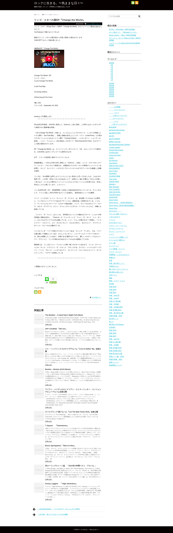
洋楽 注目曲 (114, 304)
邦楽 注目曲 (114, 345)
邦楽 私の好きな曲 (115, 353)
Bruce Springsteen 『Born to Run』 (60, 446)
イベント (112, 220)
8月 (112, 65)
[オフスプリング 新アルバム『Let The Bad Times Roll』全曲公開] (39, 416)
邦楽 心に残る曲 (115, 342)
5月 (112, 71)
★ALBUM (112, 127)
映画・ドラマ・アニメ (117, 281)
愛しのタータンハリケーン (118, 269)
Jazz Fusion (113, 171)
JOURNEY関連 (114, 176)
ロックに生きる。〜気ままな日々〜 (58, 3)
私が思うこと (114, 319)
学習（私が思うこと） (117, 263)
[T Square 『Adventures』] (39, 430)
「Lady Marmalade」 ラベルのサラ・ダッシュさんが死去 (58, 509)
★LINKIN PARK (115, 133)
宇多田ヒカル (114, 266)
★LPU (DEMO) (114, 139)
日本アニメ (113, 275)
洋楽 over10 (114, 298)
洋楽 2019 (112, 287)
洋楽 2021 (112, 292)
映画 (110, 278)
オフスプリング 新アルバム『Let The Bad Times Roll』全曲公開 (71, 412)
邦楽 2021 (112, 336)
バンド (114, 113)
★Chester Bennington (117, 130)
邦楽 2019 (112, 330)
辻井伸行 (112, 327)
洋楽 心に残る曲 (115, 301)
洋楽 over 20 (114, 295)
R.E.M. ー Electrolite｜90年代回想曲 (122, 29)
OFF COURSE (114, 189)
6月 (112, 69)
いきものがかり (114, 217)
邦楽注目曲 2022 (115, 359)
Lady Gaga (113, 179)
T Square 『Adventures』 (57, 426)
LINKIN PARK (114, 182)
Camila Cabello (114, 147)
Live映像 (114, 107)
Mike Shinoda (114, 187)
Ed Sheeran (113, 160)
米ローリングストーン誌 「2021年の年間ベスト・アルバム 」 (71, 466)
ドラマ (111, 234)
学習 (110, 260)
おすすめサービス (115, 223)
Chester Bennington (116, 150)
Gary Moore (113, 163)
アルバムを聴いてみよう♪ (93, 24)
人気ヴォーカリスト (118, 115)
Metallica (112, 184)
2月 (112, 78)
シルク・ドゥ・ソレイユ (118, 225)
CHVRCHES (113, 153)
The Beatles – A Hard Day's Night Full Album (64, 315)
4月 (112, 73)
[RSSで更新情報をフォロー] (136, 2)
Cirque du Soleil (115, 155)
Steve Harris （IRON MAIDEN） (121, 203)
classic (111, 158)
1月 (112, 80)
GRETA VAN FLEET (116, 166)
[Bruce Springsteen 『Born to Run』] (39, 450)
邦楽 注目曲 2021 (115, 351)
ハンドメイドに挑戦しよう (118, 237)
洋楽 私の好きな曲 (116, 313)
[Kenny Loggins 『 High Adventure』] (39, 488)
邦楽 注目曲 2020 (115, 348)
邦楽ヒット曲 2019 (116, 356)
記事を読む (48, 324)
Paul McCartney (114, 195)
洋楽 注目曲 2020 (116, 307)
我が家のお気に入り (116, 272)
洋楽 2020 (112, 289)
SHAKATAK (113, 197)
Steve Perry (113, 208)
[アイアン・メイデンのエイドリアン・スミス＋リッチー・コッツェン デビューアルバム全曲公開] (39, 393)
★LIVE (111, 136)
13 (53, 279)
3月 (112, 75)
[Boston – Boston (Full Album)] (39, 373)
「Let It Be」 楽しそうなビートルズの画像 (52, 514)
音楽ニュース (114, 362)
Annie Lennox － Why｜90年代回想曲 (122, 35)
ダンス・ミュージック (117, 231)
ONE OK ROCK (114, 192)
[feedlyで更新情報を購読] (133, 2)
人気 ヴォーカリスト (118, 124)
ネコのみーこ (96, 297)
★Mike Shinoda (114, 142)
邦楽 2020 (112, 333)
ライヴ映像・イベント (117, 249)
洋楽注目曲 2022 (115, 316)
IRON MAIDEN (114, 168)
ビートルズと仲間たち (117, 240)
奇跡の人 (112, 257)
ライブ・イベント (115, 252)
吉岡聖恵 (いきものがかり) (119, 255)
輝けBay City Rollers (116, 324)
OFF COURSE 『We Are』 (56, 329)
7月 (112, 67)
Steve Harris (113, 200)
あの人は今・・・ (115, 211)
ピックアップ (114, 246)
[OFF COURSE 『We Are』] (39, 333)
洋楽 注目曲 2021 (115, 310)
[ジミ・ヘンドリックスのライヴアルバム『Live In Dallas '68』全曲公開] (39, 353)
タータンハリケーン (116, 228)
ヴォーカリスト (117, 110)
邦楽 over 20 (114, 339)
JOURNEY (113, 173)
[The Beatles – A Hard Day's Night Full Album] (39, 319)
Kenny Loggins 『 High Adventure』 (61, 484)
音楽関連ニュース (115, 365)
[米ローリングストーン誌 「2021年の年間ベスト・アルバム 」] (39, 470)
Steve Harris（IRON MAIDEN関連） (122, 205)
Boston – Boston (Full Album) (57, 369)
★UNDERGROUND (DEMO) (119, 145)
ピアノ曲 (112, 243)
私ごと (111, 321)
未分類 (111, 284)
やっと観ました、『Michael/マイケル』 (123, 32)
